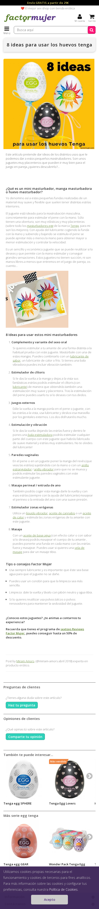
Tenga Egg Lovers (62, 803)
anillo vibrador (44, 469)
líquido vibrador (37, 513)
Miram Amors (25, 661)
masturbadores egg (40, 226)
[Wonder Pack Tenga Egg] (69, 840)
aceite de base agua (37, 535)
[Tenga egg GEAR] (23, 840)
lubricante (20, 387)
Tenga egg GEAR (15, 864)
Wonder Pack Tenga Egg (67, 864)
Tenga (74, 226)
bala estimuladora (39, 435)
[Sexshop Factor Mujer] (29, 22)
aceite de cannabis (62, 513)
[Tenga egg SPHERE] (23, 779)
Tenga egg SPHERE (17, 803)
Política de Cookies (63, 889)
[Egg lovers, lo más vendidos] (69, 779)
